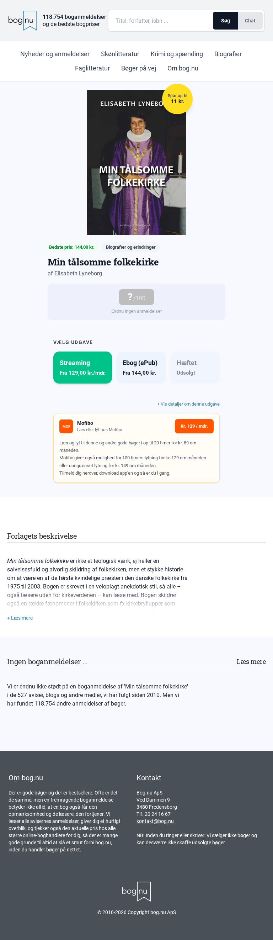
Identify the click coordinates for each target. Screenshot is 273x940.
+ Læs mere (20, 618)
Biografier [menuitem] (228, 54)
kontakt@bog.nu (155, 821)
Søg (225, 20)
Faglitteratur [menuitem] (92, 68)
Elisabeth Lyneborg (78, 273)
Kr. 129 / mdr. (194, 426)
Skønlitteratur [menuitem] (120, 54)
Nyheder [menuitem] (55, 54)
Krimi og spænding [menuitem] (177, 54)
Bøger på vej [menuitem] (138, 68)
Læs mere (251, 661)
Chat (250, 20)
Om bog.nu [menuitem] (182, 68)
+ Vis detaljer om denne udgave (188, 404)
